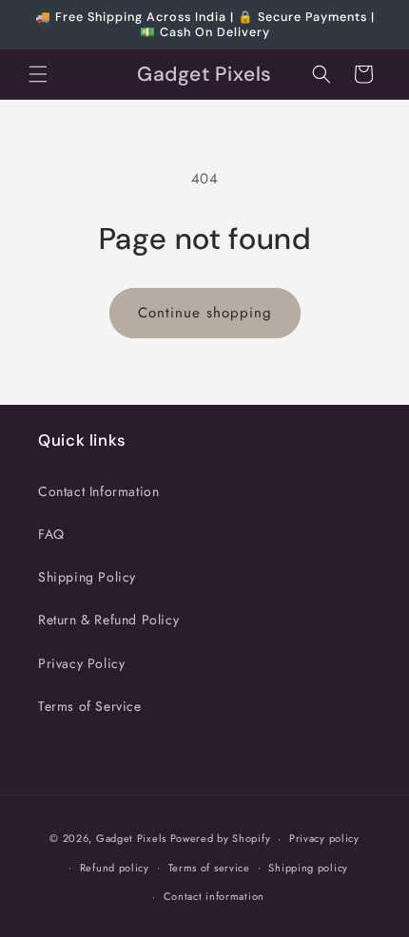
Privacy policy (324, 838)
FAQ (51, 534)
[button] (38, 74)
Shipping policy (308, 867)
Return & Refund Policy (108, 619)
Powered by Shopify (220, 838)
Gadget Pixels (131, 838)
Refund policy (114, 867)
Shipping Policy (87, 576)
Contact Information (98, 491)
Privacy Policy (81, 663)
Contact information (214, 896)
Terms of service (209, 867)
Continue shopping (205, 312)
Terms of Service (90, 706)
